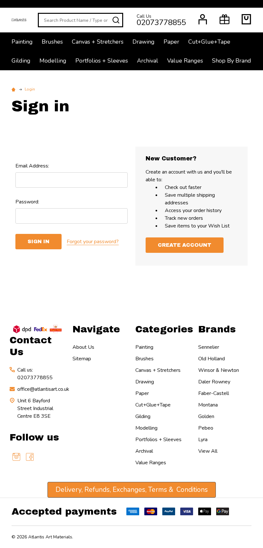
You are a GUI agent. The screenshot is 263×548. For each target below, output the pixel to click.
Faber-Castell (213, 393)
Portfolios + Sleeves (101, 60)
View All (207, 451)
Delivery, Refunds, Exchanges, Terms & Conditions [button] (131, 489)
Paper (171, 42)
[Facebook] (30, 457)
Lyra (203, 439)
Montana (208, 404)
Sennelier (208, 347)
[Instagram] (16, 457)
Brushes (52, 42)
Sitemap (81, 358)
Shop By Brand (231, 60)
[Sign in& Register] (203, 19)
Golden (206, 416)
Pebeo (205, 428)
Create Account (184, 245)
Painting (22, 42)
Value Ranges (185, 60)
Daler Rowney (214, 381)
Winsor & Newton (218, 370)
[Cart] (246, 19)
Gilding (21, 60)
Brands (217, 329)
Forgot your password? (93, 241)
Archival (147, 60)
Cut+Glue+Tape (209, 42)
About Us (83, 347)
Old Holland (211, 358)
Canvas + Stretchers (97, 42)
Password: (27, 201)
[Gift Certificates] (224, 19)
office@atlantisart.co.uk (43, 389)
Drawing (143, 42)
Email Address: (32, 165)
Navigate (96, 329)
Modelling (52, 60)
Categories (164, 329)
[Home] (14, 89)
